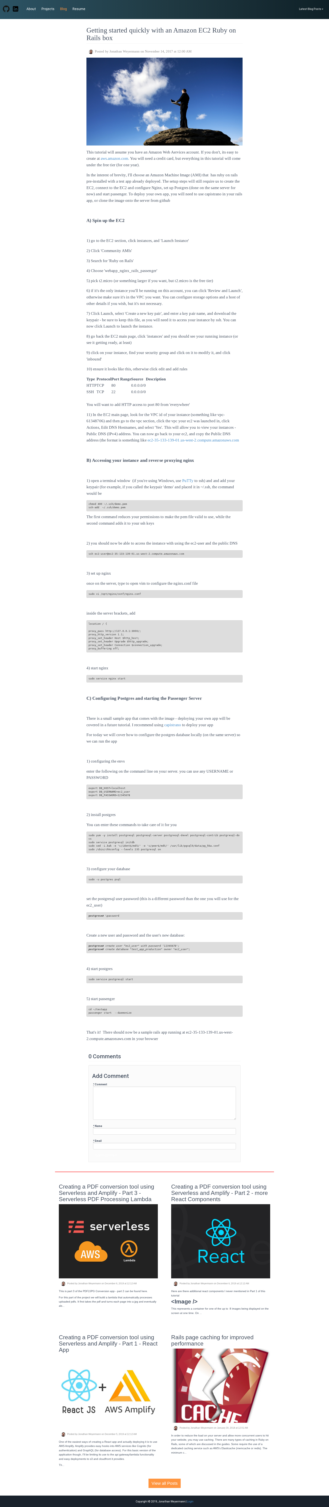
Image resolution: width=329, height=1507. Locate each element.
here (144, 1291)
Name (97, 1126)
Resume (79, 9)
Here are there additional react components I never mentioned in (210, 1291)
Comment (100, 1084)
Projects (48, 9)
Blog (63, 9)
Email (97, 1140)
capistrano (172, 725)
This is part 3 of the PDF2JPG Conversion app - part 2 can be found (100, 1291)
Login (190, 1501)
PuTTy (188, 480)
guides (226, 1444)
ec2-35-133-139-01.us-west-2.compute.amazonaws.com (193, 440)
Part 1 (253, 1291)
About (31, 9)
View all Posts (165, 1483)
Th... (61, 1464)
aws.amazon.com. (115, 158)
